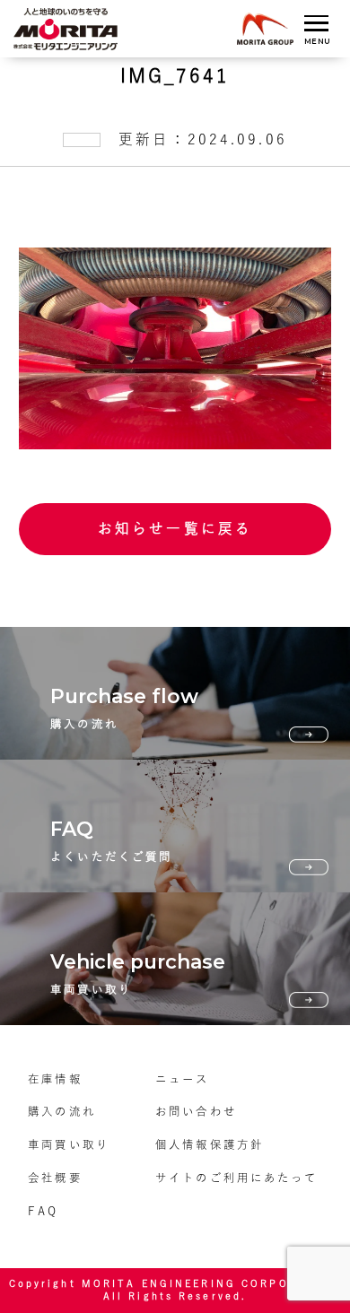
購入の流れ (62, 1111)
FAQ (43, 1210)
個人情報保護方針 (209, 1144)
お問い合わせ (196, 1111)
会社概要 (55, 1177)
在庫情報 (55, 1079)
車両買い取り (68, 1144)
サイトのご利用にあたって (236, 1177)
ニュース (182, 1079)
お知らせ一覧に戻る (175, 528)
